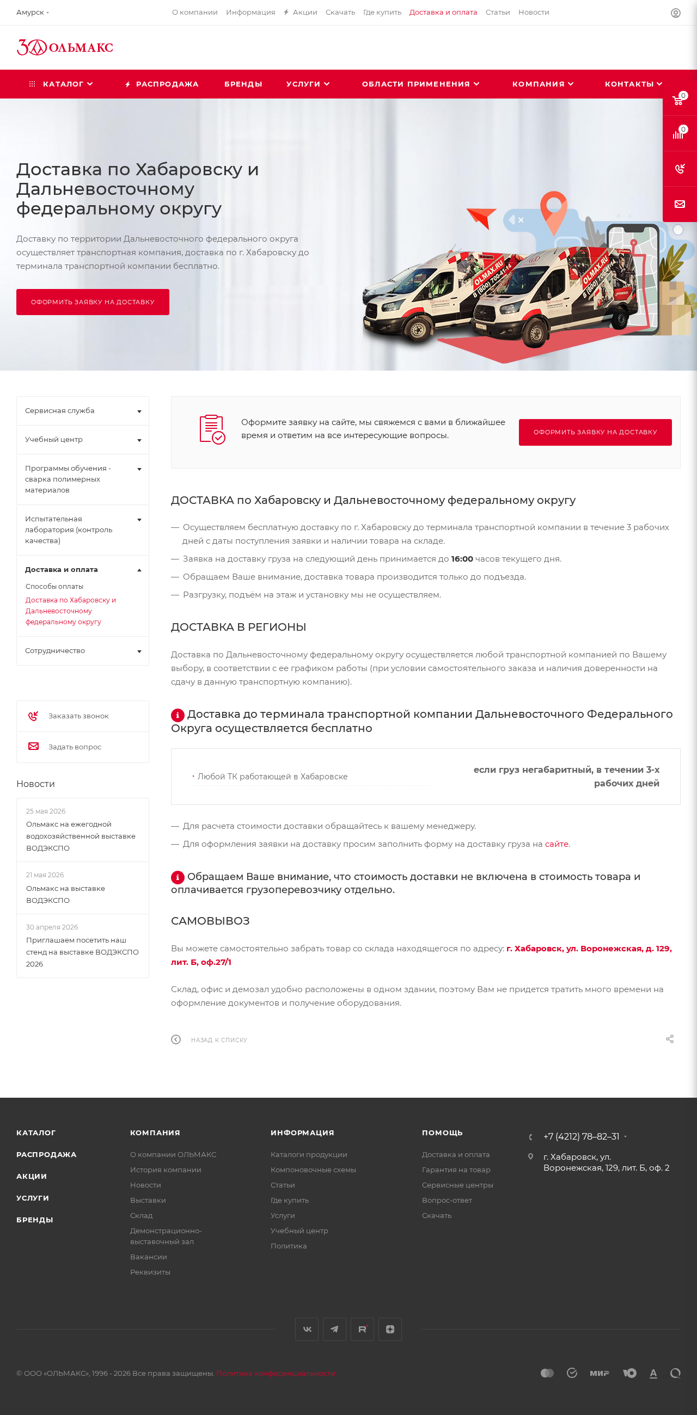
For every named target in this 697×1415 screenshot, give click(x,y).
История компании (165, 1169)
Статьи (283, 1184)
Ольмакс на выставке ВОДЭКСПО (65, 894)
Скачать (436, 1215)
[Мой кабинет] (676, 14)
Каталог (36, 1132)
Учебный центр (299, 1230)
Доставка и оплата (456, 1154)
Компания (155, 1132)
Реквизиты (150, 1272)
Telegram (334, 1329)
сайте (556, 844)
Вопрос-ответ (447, 1200)
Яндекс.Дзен (390, 1329)
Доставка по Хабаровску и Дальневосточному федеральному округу (71, 611)
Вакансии (148, 1256)
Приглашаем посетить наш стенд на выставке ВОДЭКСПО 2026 (82, 952)
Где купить (290, 1200)
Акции (31, 1176)
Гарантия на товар (456, 1169)
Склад (141, 1215)
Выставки (148, 1200)
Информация (302, 1132)
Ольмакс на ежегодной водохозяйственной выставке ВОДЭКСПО (81, 836)
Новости (35, 784)
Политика (289, 1245)
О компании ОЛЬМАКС (173, 1154)
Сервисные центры (457, 1184)
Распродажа (46, 1154)
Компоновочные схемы (313, 1169)
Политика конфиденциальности (275, 1373)
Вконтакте (307, 1329)
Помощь (442, 1132)
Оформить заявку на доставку (93, 302)
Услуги (33, 1197)
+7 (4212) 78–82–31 (581, 1137)
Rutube (362, 1329)
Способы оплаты (54, 586)
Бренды (34, 1219)
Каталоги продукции (309, 1154)
